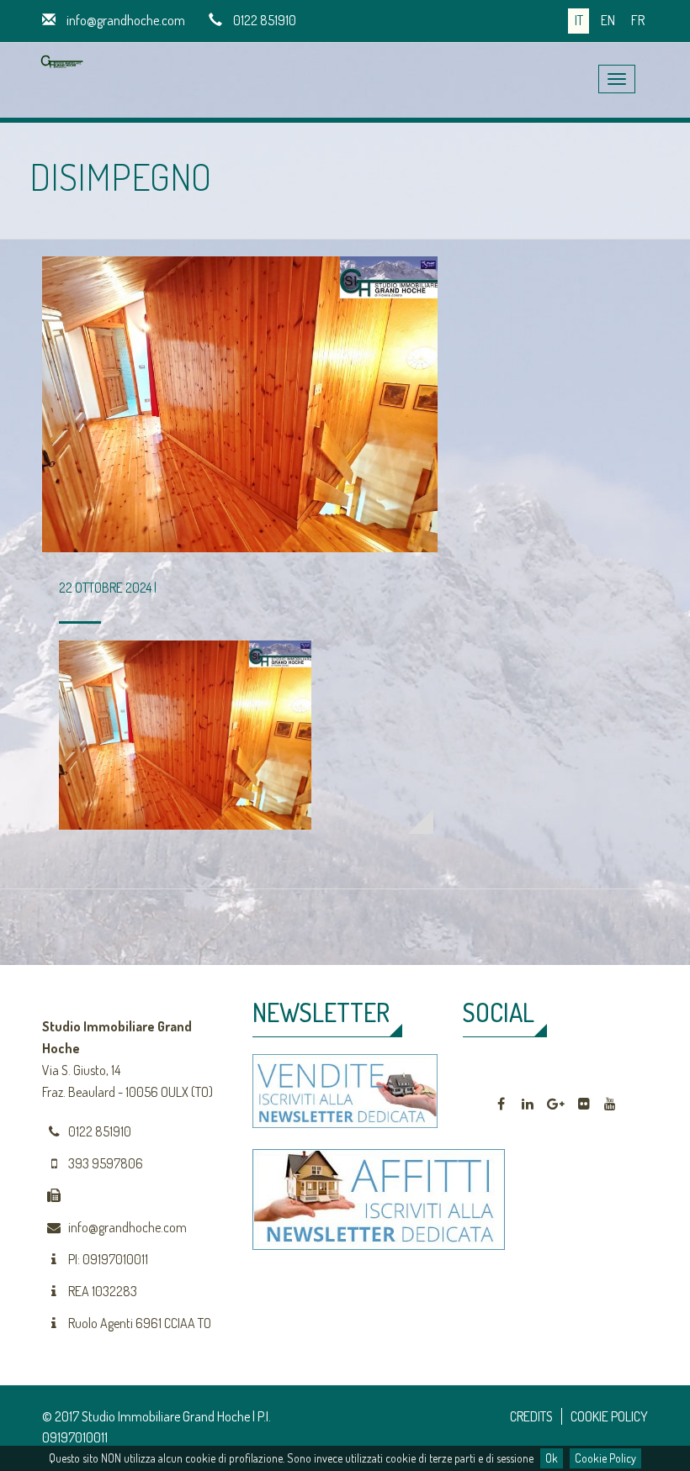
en (608, 20)
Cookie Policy (605, 1458)
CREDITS (531, 1416)
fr (638, 20)
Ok (551, 1458)
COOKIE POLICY (609, 1416)
